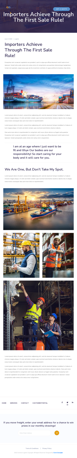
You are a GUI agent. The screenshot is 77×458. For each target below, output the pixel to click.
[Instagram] (67, 405)
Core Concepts (58, 452)
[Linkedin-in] (72, 402)
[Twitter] (67, 402)
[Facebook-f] (62, 402)
